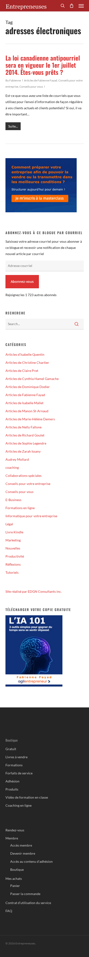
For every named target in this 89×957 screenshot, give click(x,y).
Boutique (17, 869)
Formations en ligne (20, 508)
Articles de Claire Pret (21, 371)
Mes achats (13, 878)
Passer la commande (25, 894)
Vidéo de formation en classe (26, 797)
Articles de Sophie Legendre (25, 443)
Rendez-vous (14, 830)
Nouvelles (12, 548)
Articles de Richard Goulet (24, 435)
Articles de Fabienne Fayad (40, 80)
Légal (9, 524)
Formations (14, 765)
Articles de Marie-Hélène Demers (30, 419)
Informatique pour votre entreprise (31, 516)
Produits (11, 789)
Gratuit (10, 749)
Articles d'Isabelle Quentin (24, 354)
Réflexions (13, 564)
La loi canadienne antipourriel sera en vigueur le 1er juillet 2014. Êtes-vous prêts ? (42, 65)
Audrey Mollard (17, 459)
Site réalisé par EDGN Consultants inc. (33, 591)
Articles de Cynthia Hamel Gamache (32, 379)
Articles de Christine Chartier (27, 362)
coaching (12, 467)
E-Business (13, 500)
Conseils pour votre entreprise (27, 484)
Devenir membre (22, 853)
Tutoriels (12, 572)
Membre (11, 838)
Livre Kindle (14, 532)
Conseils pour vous (31, 86)
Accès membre (21, 845)
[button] (81, 5)
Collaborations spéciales (23, 476)
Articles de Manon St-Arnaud (26, 411)
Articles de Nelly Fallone (23, 427)
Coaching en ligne (18, 805)
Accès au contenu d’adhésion (31, 861)
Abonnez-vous (22, 281)
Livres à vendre (16, 757)
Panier (15, 886)
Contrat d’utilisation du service (28, 903)
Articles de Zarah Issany (23, 451)
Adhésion (12, 781)
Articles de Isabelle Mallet (24, 403)
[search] (62, 6)
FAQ (8, 911)
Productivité (14, 556)
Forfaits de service (19, 773)
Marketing (13, 540)
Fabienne (15, 80)
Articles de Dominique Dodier (27, 387)
